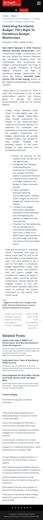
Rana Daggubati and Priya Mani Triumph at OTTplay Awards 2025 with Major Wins (21, 377)
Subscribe (23, 10)
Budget (28, 302)
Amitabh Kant (17, 302)
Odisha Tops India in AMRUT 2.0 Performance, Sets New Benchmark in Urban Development (20, 343)
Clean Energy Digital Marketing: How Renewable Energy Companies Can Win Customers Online (19, 416)
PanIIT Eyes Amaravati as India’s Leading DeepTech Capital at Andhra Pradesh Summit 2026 (20, 497)
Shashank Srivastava (20, 307)
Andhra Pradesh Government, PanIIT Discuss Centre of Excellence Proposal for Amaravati (20, 480)
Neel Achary (27, 42)
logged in (18, 399)
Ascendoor (15, 516)
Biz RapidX (10, 2)
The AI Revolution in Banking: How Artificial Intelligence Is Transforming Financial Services (20, 433)
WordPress (34, 516)
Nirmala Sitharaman (17, 305)
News (4, 300)
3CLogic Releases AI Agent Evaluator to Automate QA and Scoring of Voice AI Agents (19, 460)
